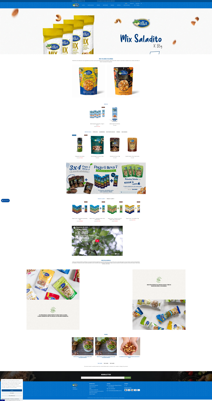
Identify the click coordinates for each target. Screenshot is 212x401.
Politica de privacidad (6, 398)
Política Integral (92, 394)
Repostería (105, 5)
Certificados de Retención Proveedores (96, 391)
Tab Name (100, 363)
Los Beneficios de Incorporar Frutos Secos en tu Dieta (129, 357)
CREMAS (98, 5)
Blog (126, 3)
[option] (106, 31)
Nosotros (138, 3)
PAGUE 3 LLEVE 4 (110, 198)
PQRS (90, 388)
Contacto (132, 3)
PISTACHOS (95, 131)
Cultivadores (75, 389)
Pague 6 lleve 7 (101, 198)
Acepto (12, 390)
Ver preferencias (12, 395)
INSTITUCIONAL (127, 5)
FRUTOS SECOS (91, 5)
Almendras (102, 131)
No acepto (12, 393)
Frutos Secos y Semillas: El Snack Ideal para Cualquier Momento (82, 357)
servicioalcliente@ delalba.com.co (115, 390)
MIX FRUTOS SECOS (110, 131)
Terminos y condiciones (14, 398)
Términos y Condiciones (93, 389)
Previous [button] (3, 30)
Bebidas (112, 5)
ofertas (119, 5)
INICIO (83, 5)
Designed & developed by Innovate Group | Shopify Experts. (114, 397)
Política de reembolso (93, 392)
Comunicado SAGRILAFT (93, 385)
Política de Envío (92, 386)
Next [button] (209, 30)
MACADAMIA (124, 131)
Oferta (103, 107)
